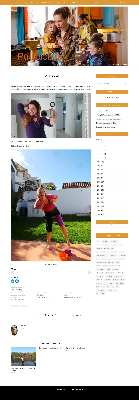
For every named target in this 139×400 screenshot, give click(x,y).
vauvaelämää (112, 290)
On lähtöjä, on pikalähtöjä (75, 348)
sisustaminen (120, 283)
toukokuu (101, 142)
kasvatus (114, 255)
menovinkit (100, 269)
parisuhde (120, 272)
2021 (100, 178)
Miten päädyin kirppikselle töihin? (108, 115)
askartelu (105, 241)
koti (110, 259)
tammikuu (101, 158)
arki (97, 241)
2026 (100, 140)
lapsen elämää (119, 259)
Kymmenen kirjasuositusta (105, 127)
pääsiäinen (118, 276)
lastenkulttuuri (113, 262)
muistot (115, 269)
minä (108, 269)
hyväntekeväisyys (102, 252)
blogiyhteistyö (101, 245)
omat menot (110, 272)
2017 (100, 194)
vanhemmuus (100, 290)
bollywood (112, 245)
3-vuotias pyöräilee (103, 111)
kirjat (104, 259)
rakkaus (99, 279)
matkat (118, 265)
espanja (99, 248)
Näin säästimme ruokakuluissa (106, 123)
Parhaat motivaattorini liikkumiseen (109, 119)
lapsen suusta (101, 262)
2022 (100, 174)
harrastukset (108, 248)
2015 (100, 202)
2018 (100, 190)
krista (78, 315)
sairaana (99, 283)
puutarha (99, 276)
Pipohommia (41, 293)
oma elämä (99, 272)
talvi (117, 286)
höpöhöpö (15, 306)
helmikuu (101, 154)
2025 (100, 162)
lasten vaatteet (101, 265)
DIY (120, 245)
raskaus (107, 279)
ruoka (123, 279)
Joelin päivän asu (70, 293)
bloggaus (114, 241)
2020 (100, 182)
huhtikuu (101, 146)
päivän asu (24, 306)
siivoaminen (109, 283)
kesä (97, 259)
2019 (100, 186)
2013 (100, 210)
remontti (116, 279)
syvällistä (110, 286)
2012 (100, 214)
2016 (100, 198)
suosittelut (100, 286)
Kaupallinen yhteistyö (74, 2)
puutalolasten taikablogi (48, 2)
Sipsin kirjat (27, 2)
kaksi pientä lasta (102, 255)
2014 (100, 206)
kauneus (122, 255)
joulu (122, 252)
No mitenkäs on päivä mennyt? (50, 348)
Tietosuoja (93, 2)
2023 (100, 170)
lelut (111, 265)
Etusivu (14, 2)
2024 (100, 166)
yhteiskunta (100, 293)
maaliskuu (101, 150)
